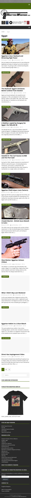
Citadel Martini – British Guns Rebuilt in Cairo (15, 222)
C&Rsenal (4, 442)
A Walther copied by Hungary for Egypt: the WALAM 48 (14, 124)
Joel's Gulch (4, 430)
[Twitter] (17, 7)
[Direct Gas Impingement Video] (15, 345)
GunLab (3, 427)
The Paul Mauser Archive (7, 459)
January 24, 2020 (7, 160)
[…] (18, 67)
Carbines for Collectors (7, 443)
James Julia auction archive (7, 448)
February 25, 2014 (7, 295)
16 (23, 264)
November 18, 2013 (8, 325)
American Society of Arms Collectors (10, 438)
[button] (29, 4)
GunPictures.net (5, 446)
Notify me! (5, 479)
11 (22, 192)
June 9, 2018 (6, 225)
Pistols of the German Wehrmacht (9, 457)
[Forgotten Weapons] (15, 18)
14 (23, 356)
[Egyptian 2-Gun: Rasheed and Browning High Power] (15, 46)
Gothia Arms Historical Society (8, 445)
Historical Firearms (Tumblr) (8, 429)
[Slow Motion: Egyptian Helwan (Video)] (15, 247)
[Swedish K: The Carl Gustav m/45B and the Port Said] (15, 146)
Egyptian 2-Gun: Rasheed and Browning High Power (12, 57)
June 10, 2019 (6, 192)
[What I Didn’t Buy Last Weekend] (15, 283)
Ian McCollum (16, 60)
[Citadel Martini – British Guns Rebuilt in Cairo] (15, 211)
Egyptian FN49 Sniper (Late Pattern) (15, 190)
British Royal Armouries (7, 426)
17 (22, 127)
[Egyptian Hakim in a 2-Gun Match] (15, 314)
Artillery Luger (5, 440)
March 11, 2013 (7, 356)
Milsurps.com (5, 451)
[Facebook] (14, 7)
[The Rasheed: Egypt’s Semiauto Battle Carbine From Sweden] (15, 79)
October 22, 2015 (7, 264)
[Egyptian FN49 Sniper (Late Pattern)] (15, 180)
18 (24, 295)
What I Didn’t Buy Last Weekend (13, 293)
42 (23, 160)
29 (25, 92)
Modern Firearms (5, 452)
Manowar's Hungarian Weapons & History (11, 449)
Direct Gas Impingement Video (13, 354)
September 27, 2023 (8, 92)
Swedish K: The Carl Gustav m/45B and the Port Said (14, 157)
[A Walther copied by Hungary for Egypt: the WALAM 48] (15, 113)
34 (25, 325)
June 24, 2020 (6, 127)
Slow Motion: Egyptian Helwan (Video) (13, 261)
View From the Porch (6, 432)
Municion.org (4, 454)
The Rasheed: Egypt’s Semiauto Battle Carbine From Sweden (13, 90)
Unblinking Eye (5, 462)
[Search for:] (15, 375)
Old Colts (4, 455)
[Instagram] (20, 7)
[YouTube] (11, 7)
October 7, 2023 (7, 60)
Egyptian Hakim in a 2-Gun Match (14, 324)
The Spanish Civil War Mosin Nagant (10, 460)
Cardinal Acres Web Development (19, 496)
